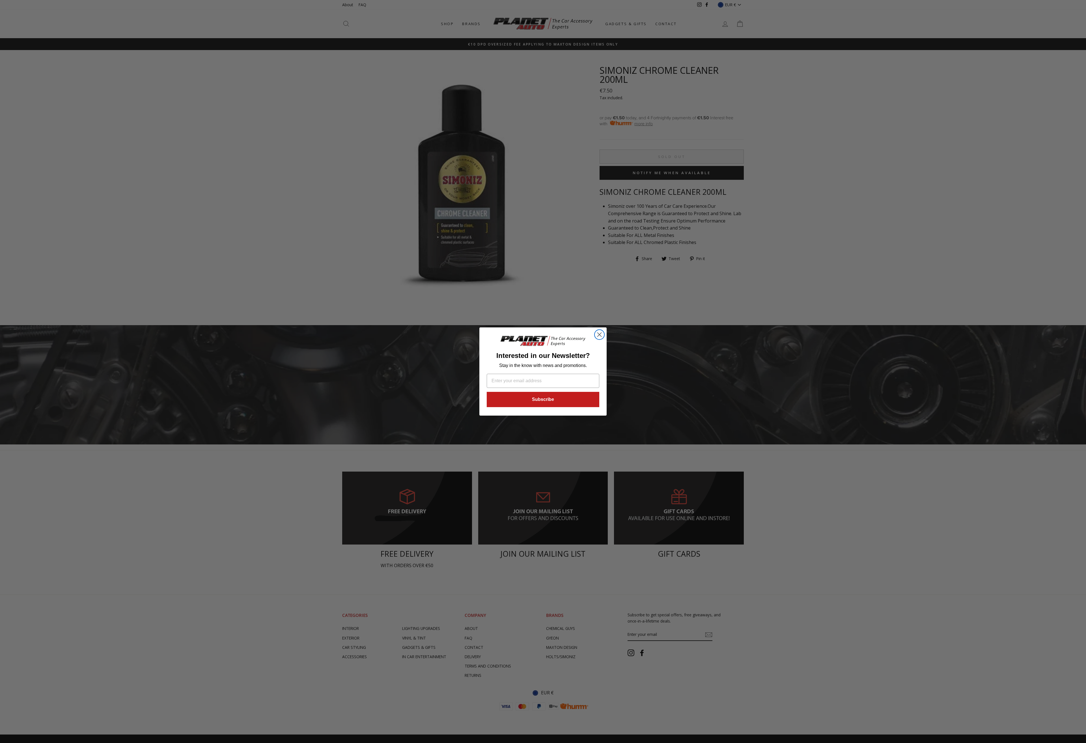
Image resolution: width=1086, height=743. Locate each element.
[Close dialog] (599, 335)
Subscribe (543, 399)
